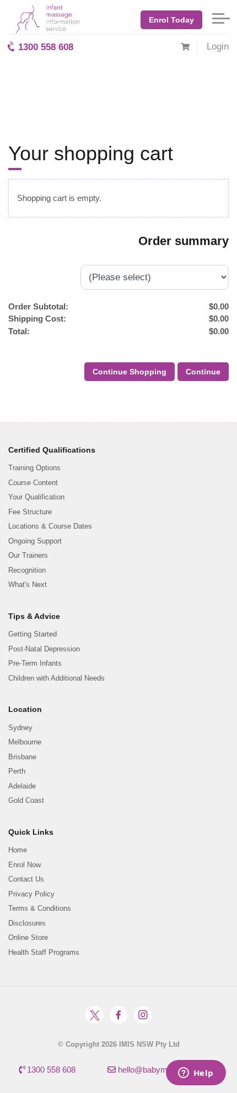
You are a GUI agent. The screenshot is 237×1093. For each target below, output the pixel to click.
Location (25, 709)
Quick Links (30, 832)
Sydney (20, 728)
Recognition (27, 570)
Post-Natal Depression (44, 649)
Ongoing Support (35, 541)
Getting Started (32, 634)
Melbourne (24, 742)
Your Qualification (36, 497)
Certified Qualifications (51, 449)
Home (17, 850)
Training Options (34, 468)
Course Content (33, 482)
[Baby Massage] (44, 17)
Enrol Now (24, 865)
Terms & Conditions (39, 908)
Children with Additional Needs (56, 678)
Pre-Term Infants (35, 663)
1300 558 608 (44, 47)
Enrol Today (171, 19)
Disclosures (27, 923)
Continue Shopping (129, 371)
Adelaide (22, 786)
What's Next (27, 584)
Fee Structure (30, 512)
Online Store (28, 937)
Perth (16, 771)
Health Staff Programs (43, 952)
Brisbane (22, 757)
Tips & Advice (34, 616)
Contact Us (26, 879)
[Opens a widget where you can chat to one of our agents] (195, 1073)
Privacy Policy (31, 894)
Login (218, 46)
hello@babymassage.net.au (167, 1069)
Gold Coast (26, 800)
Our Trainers (28, 555)
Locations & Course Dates (50, 526)
